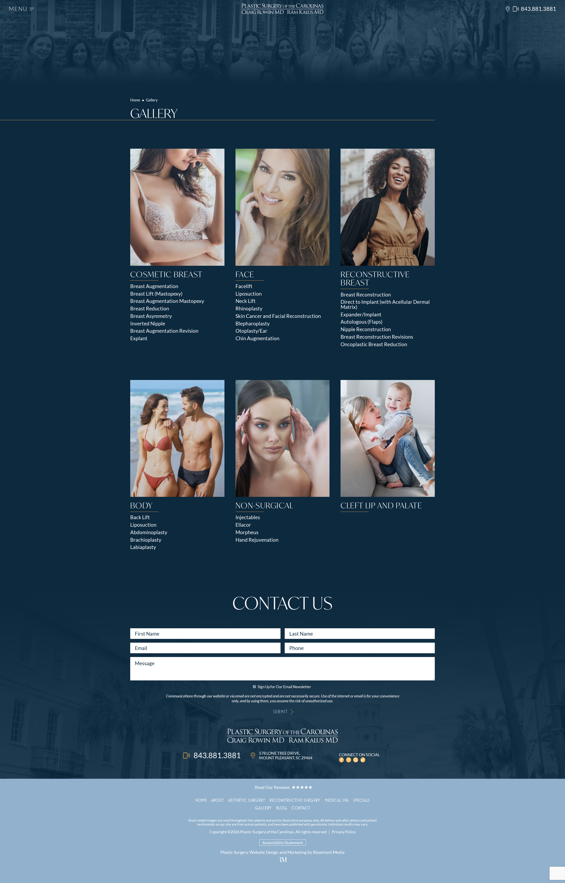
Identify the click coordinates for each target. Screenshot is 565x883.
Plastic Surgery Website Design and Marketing (263, 852)
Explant (138, 338)
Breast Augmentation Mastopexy (167, 301)
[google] (355, 759)
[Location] (508, 9)
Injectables (247, 517)
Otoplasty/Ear (251, 331)
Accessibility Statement (282, 842)
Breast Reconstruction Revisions (377, 337)
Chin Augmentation (257, 338)
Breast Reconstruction (366, 295)
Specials (361, 800)
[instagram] (348, 759)
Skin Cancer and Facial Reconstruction (278, 316)
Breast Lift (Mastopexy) (156, 294)
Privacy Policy (344, 831)
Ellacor (243, 525)
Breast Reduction (149, 308)
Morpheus (246, 532)
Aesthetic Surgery (246, 800)
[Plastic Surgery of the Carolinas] (282, 736)
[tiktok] (362, 759)
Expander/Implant (361, 314)
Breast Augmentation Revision (164, 331)
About (217, 800)
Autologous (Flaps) (361, 322)
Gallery (263, 807)
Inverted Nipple (147, 324)
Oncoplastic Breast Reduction (374, 344)
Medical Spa (337, 800)
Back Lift (140, 517)
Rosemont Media (329, 852)
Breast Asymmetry (151, 316)
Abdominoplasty (148, 532)
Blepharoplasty (252, 324)
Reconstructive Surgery (294, 800)
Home (135, 100)
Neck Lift (245, 301)
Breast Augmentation (154, 286)
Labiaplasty (143, 547)
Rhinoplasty (248, 308)
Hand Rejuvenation (257, 540)
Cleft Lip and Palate (381, 505)
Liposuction (248, 294)
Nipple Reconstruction (366, 329)
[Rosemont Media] (282, 860)
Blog (281, 807)
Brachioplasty (145, 540)
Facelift (243, 286)
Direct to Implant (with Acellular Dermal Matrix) (385, 304)
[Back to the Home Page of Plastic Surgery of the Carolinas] (282, 9)
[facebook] (341, 759)
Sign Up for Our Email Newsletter (284, 686)
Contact (301, 807)
